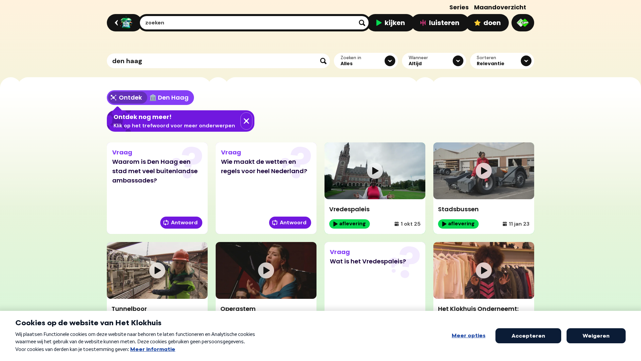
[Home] (123, 22)
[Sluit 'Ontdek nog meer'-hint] (246, 121)
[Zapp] (522, 22)
